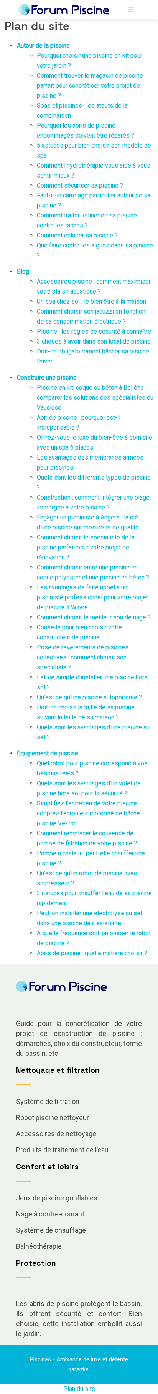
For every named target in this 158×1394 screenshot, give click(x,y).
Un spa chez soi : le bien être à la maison (91, 301)
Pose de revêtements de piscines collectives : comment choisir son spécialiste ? (82, 657)
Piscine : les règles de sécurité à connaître (94, 331)
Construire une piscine (47, 377)
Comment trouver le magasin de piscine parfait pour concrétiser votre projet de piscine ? (90, 85)
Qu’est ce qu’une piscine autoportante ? (89, 697)
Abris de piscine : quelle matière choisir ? (92, 953)
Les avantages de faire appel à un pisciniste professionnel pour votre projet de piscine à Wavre (92, 597)
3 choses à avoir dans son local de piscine (94, 341)
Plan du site (79, 1388)
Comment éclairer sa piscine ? (77, 235)
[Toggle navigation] (131, 9)
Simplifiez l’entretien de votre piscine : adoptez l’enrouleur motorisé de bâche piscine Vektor (88, 813)
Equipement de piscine (47, 753)
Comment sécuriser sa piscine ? (80, 185)
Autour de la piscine (43, 45)
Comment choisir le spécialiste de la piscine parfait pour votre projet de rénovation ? (86, 547)
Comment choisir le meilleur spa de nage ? (94, 617)
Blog (23, 271)
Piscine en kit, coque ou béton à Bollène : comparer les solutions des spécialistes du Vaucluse (95, 397)
